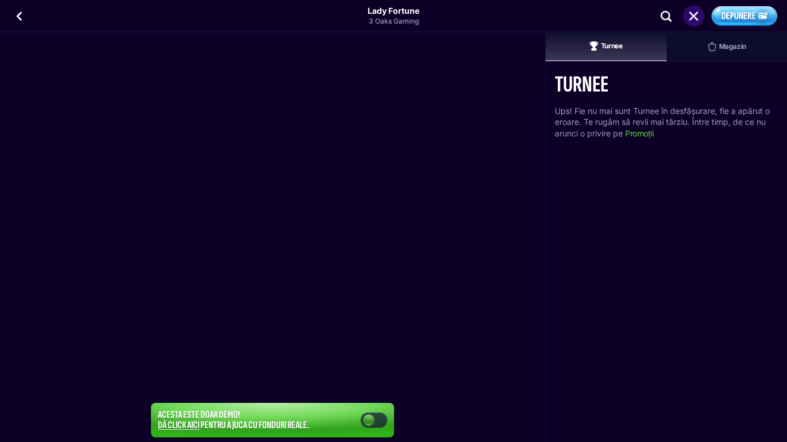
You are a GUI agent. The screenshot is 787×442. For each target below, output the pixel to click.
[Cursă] (693, 16)
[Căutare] (666, 16)
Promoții (639, 133)
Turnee (612, 45)
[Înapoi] (19, 16)
